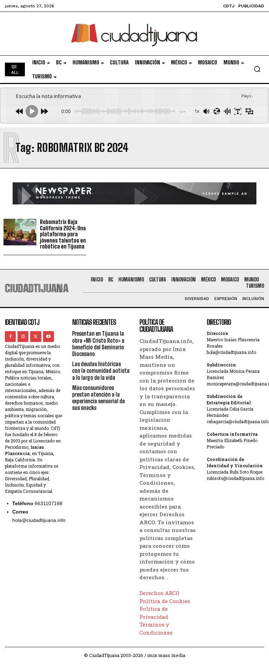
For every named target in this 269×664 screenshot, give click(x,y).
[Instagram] (23, 336)
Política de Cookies (164, 600)
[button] (257, 69)
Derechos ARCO (159, 592)
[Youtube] (48, 336)
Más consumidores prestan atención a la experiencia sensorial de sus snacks (98, 397)
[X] (35, 336)
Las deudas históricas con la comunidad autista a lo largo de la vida (101, 370)
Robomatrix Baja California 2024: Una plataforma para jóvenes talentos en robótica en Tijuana (63, 234)
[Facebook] (10, 336)
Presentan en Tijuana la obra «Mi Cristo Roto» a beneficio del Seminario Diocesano (98, 343)
